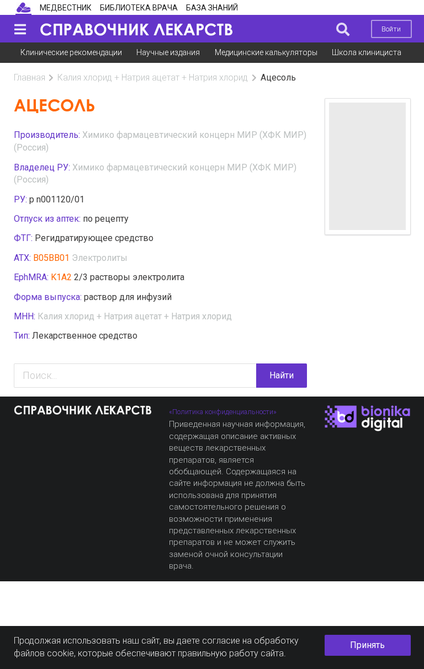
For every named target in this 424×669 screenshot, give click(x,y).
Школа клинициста (366, 52)
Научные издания (168, 52)
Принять (367, 645)
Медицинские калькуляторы (266, 52)
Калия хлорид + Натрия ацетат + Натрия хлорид (152, 77)
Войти (391, 29)
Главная (29, 77)
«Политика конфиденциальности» (223, 412)
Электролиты (100, 258)
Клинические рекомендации (71, 52)
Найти (281, 375)
